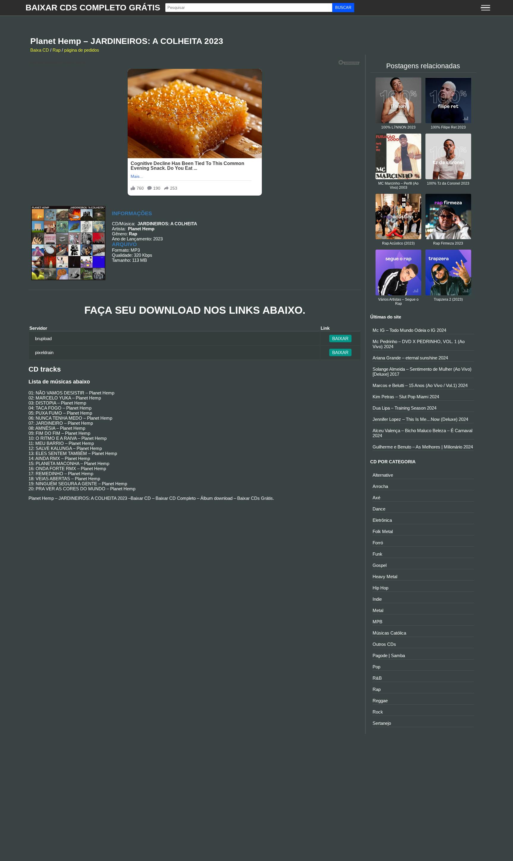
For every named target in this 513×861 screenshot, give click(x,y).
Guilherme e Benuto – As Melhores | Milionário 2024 (423, 446)
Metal (378, 610)
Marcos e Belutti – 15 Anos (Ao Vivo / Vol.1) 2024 (420, 385)
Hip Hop (380, 587)
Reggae (380, 700)
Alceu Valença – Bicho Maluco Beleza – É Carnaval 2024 (422, 433)
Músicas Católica (389, 632)
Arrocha (380, 486)
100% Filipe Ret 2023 (448, 127)
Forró (378, 542)
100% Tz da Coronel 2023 (448, 183)
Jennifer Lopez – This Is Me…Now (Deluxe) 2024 (420, 419)
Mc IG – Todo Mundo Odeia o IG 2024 (409, 330)
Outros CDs (384, 644)
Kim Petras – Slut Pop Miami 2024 (406, 396)
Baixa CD (39, 50)
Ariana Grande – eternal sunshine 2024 (410, 357)
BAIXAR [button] (340, 338)
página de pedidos (81, 50)
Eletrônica (382, 520)
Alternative (383, 475)
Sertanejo (382, 723)
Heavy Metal (385, 576)
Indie (377, 599)
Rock (378, 711)
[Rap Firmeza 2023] (448, 237)
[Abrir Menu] (485, 8)
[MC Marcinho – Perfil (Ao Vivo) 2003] (398, 177)
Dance (379, 508)
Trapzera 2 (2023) (448, 299)
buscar (343, 7)
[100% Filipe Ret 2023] (448, 121)
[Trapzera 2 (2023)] (448, 293)
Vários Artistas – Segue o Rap (398, 301)
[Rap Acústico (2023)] (398, 237)
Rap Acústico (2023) (398, 243)
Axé (376, 497)
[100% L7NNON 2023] (398, 121)
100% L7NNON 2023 (398, 127)
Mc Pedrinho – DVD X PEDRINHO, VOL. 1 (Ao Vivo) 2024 (419, 344)
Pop (376, 666)
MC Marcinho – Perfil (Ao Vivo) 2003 (398, 185)
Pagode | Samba (389, 655)
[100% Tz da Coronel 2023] (448, 177)
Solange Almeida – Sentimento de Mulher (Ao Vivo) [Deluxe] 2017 (422, 372)
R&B (377, 678)
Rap (57, 50)
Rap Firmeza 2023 (448, 243)
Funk (377, 553)
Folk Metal (383, 531)
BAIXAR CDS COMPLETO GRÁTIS (93, 7)
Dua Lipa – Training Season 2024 (404, 407)
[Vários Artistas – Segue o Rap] (398, 293)
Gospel (380, 565)
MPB (377, 621)
